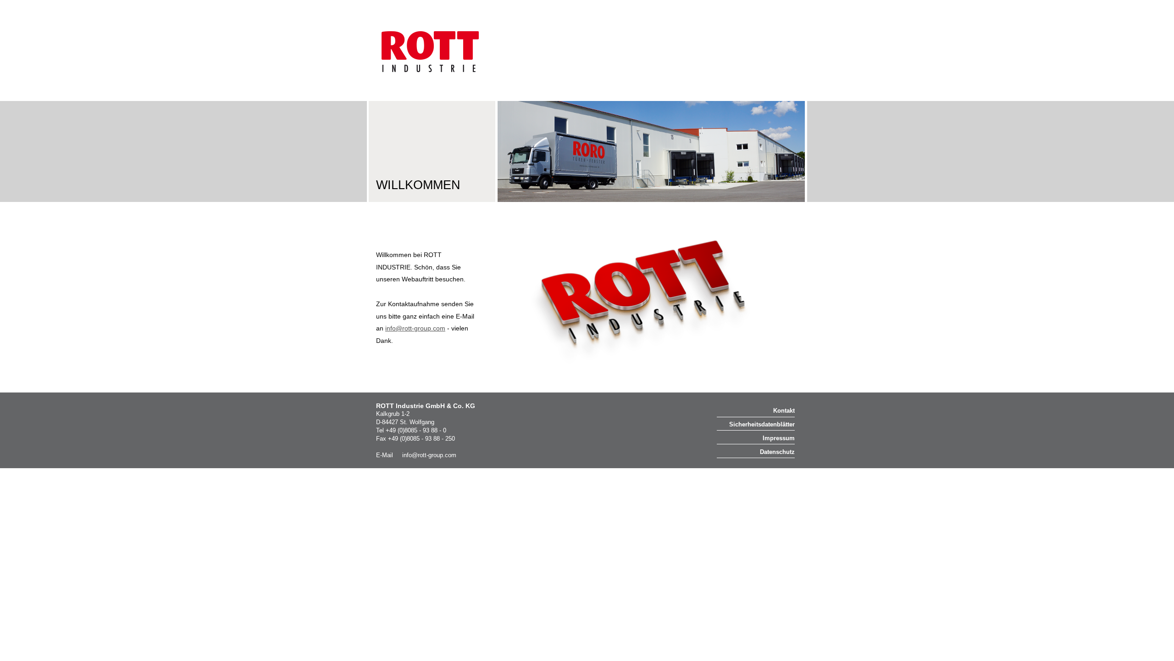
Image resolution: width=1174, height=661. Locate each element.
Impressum (779, 438)
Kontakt (784, 410)
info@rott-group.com (429, 455)
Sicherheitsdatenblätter (762, 424)
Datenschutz (777, 451)
